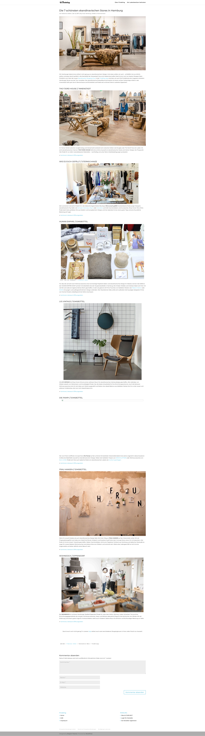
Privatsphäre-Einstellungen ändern (67, 729)
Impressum (63, 720)
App (90, 631)
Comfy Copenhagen (115, 460)
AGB (61, 718)
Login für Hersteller (127, 718)
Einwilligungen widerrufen (104, 729)
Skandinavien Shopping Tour (86, 78)
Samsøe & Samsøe (83, 208)
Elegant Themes (72, 733)
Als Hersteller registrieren (129, 720)
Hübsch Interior (136, 288)
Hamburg (88, 13)
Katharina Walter (67, 13)
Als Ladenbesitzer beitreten (136, 2)
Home (62, 715)
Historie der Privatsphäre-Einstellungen (87, 729)
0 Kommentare (101, 13)
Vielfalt (94, 13)
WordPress (89, 733)
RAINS (61, 290)
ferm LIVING (63, 460)
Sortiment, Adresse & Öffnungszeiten (72, 155)
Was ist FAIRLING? (127, 715)
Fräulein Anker (83, 280)
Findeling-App (104, 78)
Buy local (82, 13)
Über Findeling (120, 2)
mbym (91, 208)
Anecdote (100, 208)
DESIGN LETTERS (121, 458)
